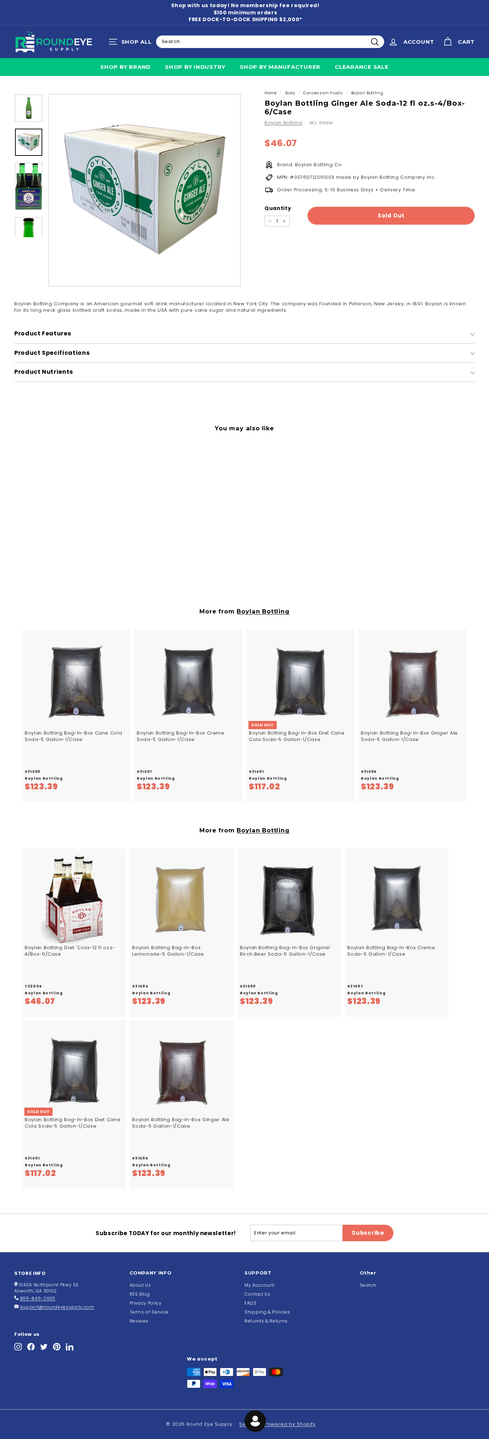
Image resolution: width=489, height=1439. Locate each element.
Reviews (139, 1321)
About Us (140, 1285)
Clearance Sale (362, 66)
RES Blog (140, 1294)
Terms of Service (149, 1312)
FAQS (251, 1303)
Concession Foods (323, 93)
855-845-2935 (37, 1298)
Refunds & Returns (266, 1321)
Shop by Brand (125, 66)
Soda (290, 93)
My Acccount (260, 1285)
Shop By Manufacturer (280, 66)
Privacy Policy (146, 1303)
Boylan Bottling (367, 93)
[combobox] (270, 41)
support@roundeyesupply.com (57, 1307)
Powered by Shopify (290, 1424)
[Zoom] (144, 190)
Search (368, 1285)
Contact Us (258, 1294)
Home (271, 93)
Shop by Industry (195, 66)
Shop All (132, 43)
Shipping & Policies (267, 1312)
